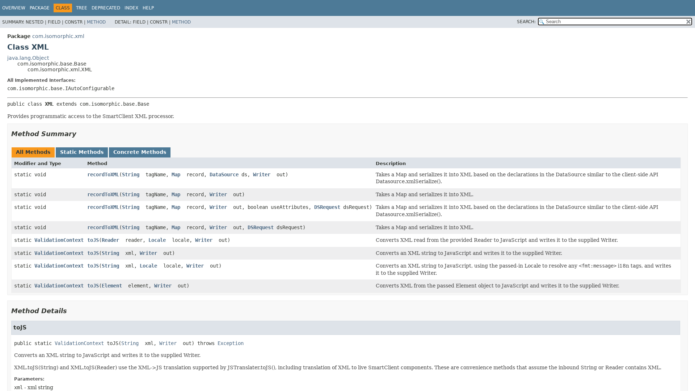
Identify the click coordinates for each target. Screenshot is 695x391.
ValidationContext (59, 240)
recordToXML (103, 174)
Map (176, 174)
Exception (231, 343)
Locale (157, 240)
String (130, 174)
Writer (261, 174)
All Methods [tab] (33, 152)
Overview (13, 7)
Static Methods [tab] (82, 152)
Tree (81, 7)
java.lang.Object (28, 58)
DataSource (224, 174)
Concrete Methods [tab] (139, 152)
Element (112, 286)
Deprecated (106, 7)
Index (131, 7)
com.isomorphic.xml (58, 36)
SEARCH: (526, 21)
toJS (93, 240)
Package (40, 7)
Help (148, 7)
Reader (110, 240)
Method (96, 22)
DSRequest (327, 207)
